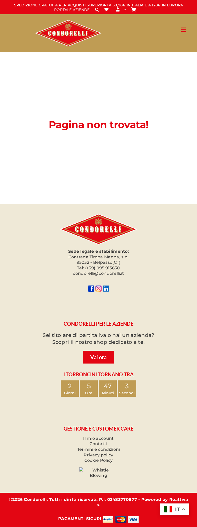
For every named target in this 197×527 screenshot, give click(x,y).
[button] (97, 10)
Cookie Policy (98, 460)
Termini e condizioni (98, 449)
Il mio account (98, 438)
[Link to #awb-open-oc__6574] (183, 30)
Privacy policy (98, 455)
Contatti (98, 443)
